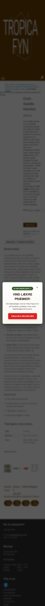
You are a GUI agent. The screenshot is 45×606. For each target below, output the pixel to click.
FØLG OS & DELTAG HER (22, 316)
